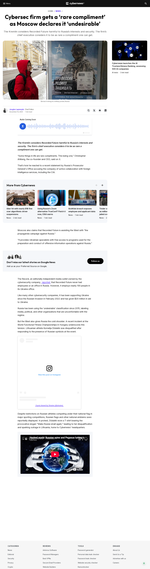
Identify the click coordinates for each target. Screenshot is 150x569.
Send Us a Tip (118, 554)
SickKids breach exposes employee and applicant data (81, 210)
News (9, 218)
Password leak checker (87, 558)
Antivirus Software (50, 550)
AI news (115, 72)
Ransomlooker (83, 567)
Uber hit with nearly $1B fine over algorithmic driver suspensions (19, 211)
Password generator (86, 550)
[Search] (145, 3)
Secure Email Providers (52, 563)
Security (11, 558)
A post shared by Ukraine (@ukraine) (49, 405)
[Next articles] (102, 185)
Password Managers (51, 554)
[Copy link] (88, 110)
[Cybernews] (75, 3)
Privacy (10, 563)
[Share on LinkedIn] (105, 110)
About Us (116, 550)
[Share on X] (94, 110)
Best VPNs (47, 558)
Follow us (95, 261)
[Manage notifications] (144, 563)
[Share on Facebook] (100, 110)
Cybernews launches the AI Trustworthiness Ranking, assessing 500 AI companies (129, 66)
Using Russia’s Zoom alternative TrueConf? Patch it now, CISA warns (52, 211)
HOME (50, 11)
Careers (116, 563)
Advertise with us (119, 558)
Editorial (11, 554)
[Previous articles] (96, 185)
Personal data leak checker (88, 554)
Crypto (10, 567)
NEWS (58, 11)
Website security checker (88, 563)
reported (46, 282)
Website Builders (49, 567)
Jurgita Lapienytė (16, 109)
